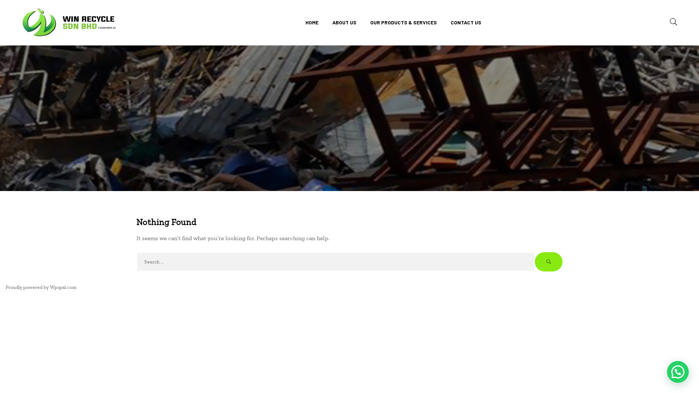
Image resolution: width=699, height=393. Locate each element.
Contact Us (466, 22)
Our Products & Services (403, 22)
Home (312, 22)
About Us (344, 22)
